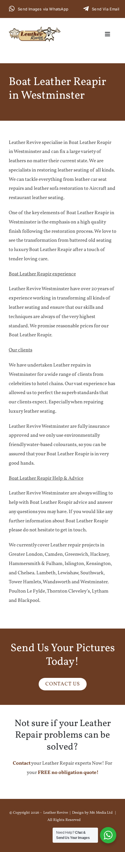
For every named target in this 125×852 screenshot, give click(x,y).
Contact (22, 763)
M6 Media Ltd (101, 812)
